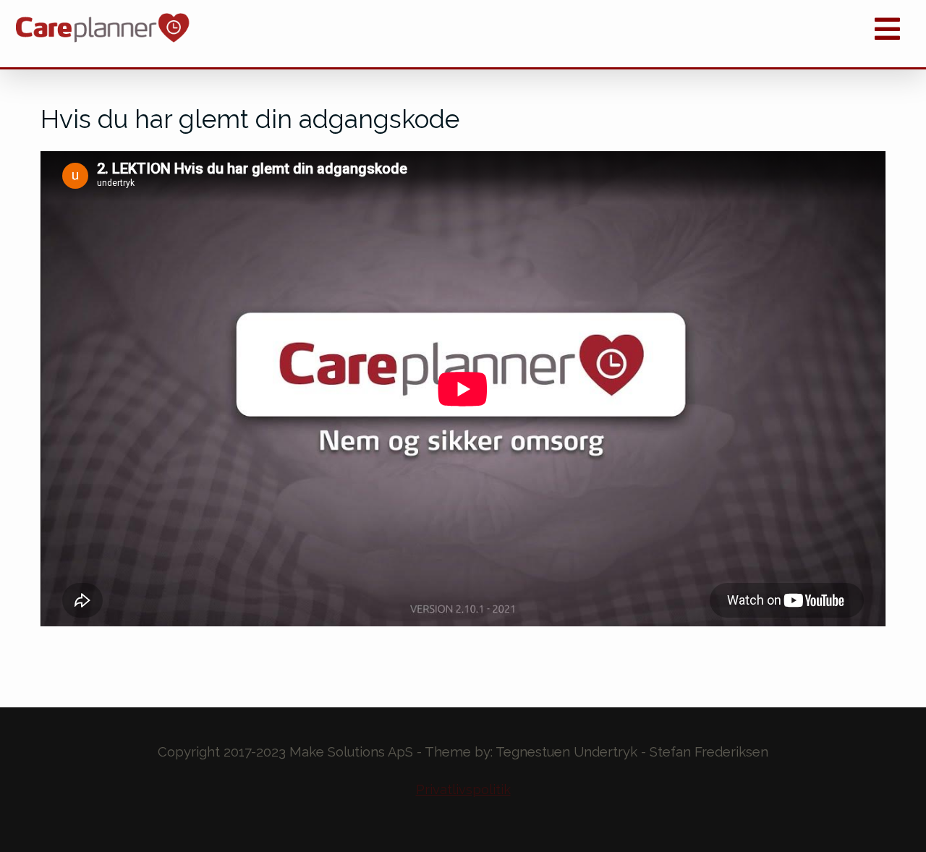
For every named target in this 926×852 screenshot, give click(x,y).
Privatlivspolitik (463, 789)
